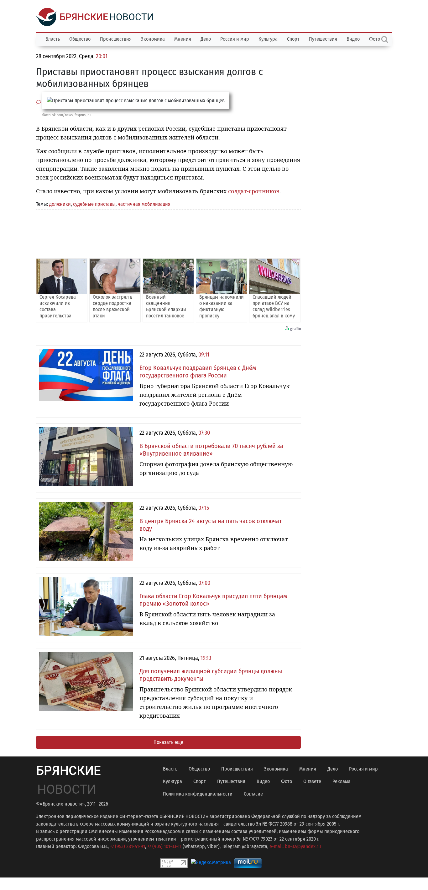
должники (60, 204)
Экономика (153, 39)
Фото (286, 781)
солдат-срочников (253, 191)
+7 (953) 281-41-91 (127, 846)
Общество (80, 39)
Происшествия (116, 39)
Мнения (182, 39)
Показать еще (168, 742)
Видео (353, 39)
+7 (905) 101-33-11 (164, 846)
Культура (268, 39)
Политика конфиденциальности (197, 794)
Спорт (293, 39)
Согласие (253, 794)
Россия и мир (234, 39)
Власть (52, 39)
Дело (206, 39)
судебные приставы (94, 204)
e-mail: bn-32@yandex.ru (295, 846)
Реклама (341, 781)
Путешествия (323, 39)
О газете (312, 781)
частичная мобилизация (144, 204)
